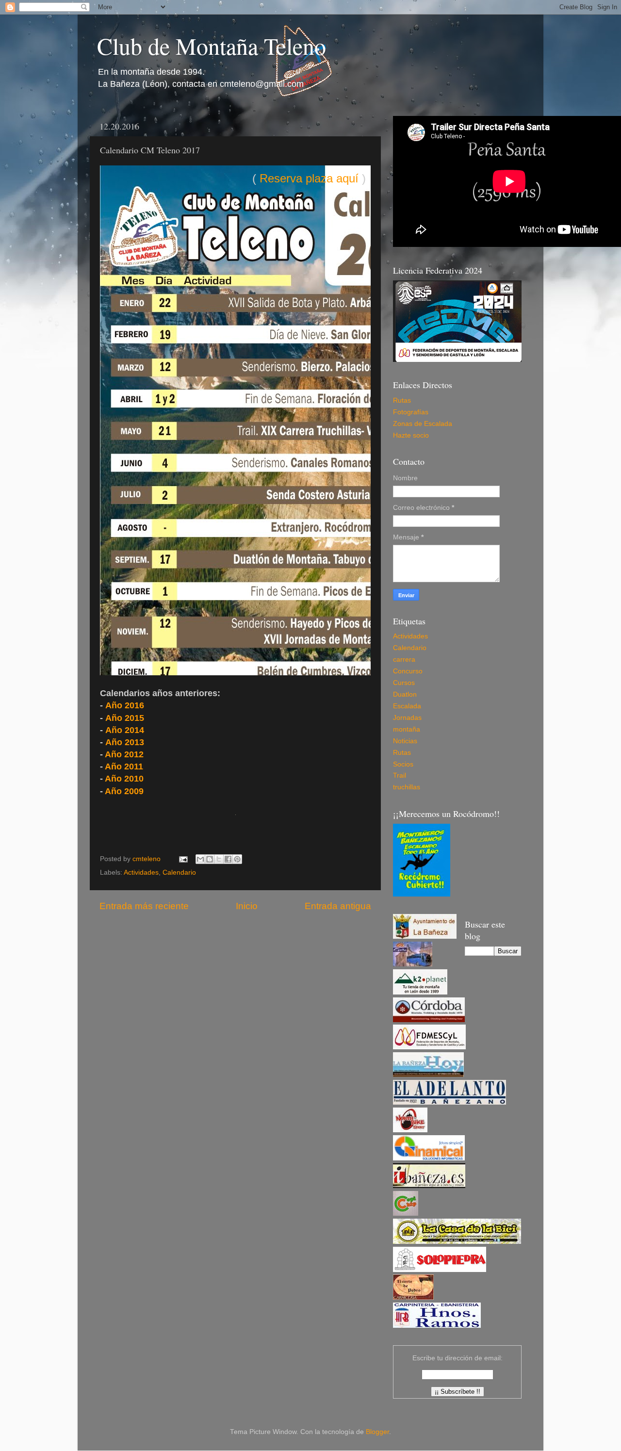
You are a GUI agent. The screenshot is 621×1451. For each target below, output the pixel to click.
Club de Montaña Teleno (211, 45)
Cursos (404, 682)
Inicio (247, 906)
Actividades (141, 872)
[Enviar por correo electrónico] (200, 859)
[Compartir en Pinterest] (237, 859)
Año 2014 (124, 730)
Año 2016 (124, 705)
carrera (404, 659)
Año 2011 (124, 766)
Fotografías (410, 412)
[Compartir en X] (219, 859)
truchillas (406, 787)
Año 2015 (124, 718)
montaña (406, 729)
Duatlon (405, 694)
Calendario (179, 872)
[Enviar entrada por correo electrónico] (183, 859)
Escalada (407, 706)
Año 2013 (124, 742)
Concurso (408, 671)
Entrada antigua (338, 906)
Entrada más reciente (144, 906)
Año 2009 (124, 791)
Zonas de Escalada (422, 423)
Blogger (377, 1431)
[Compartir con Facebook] (228, 859)
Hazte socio (411, 435)
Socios (403, 764)
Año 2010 (124, 778)
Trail (399, 775)
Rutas (402, 400)
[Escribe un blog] (209, 859)
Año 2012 (124, 754)
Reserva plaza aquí (309, 178)
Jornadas (407, 717)
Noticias (405, 741)
